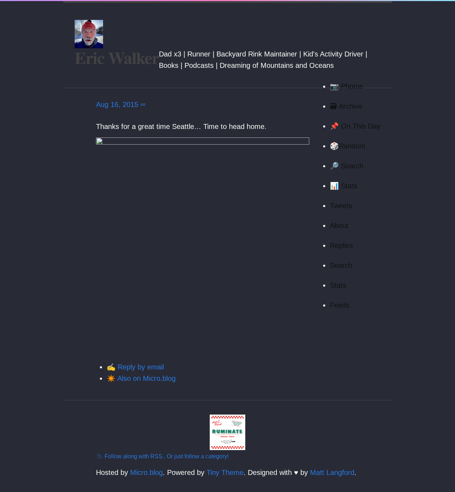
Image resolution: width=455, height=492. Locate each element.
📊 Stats (343, 186)
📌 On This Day (355, 126)
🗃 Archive (346, 106)
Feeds (339, 305)
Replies (341, 245)
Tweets (341, 206)
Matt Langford (332, 472)
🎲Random (347, 146)
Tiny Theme (225, 472)
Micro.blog (146, 472)
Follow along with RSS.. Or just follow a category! (166, 456)
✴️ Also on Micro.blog (141, 378)
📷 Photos (346, 86)
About (339, 225)
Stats (338, 285)
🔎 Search (346, 166)
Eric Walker (117, 57)
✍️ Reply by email (135, 367)
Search (341, 265)
